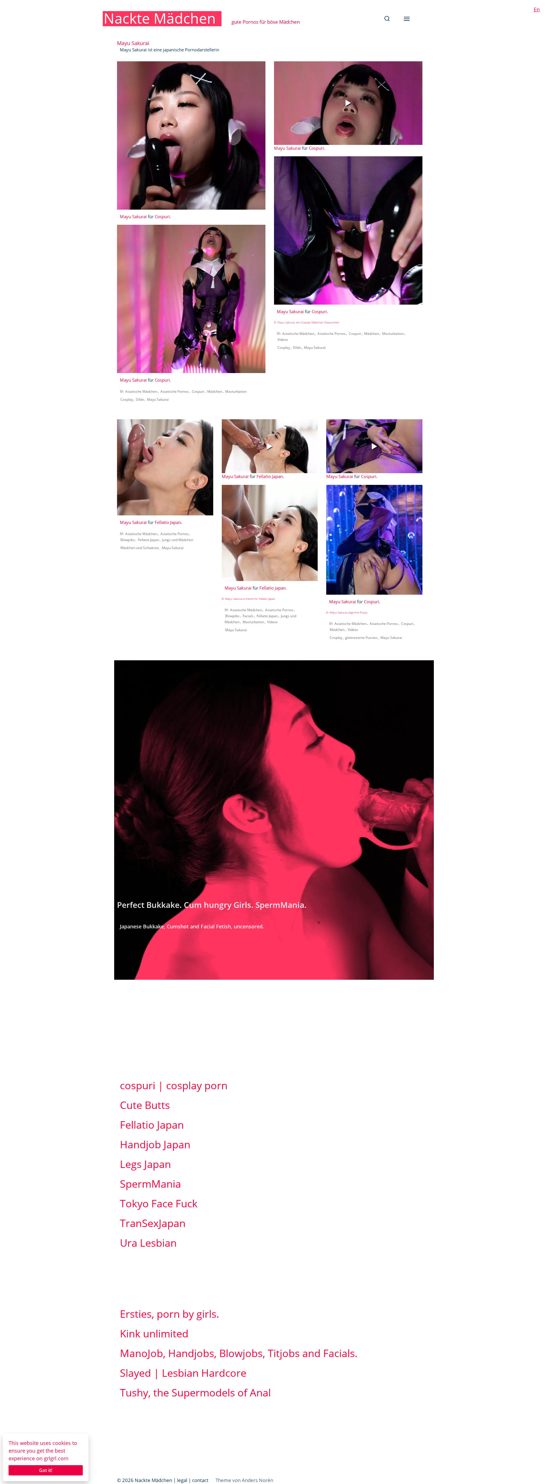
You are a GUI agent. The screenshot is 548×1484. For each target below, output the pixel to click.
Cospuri (162, 216)
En (537, 9)
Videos (282, 339)
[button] (387, 18)
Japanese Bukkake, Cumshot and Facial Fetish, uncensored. (192, 926)
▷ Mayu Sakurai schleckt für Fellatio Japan (248, 599)
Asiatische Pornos (174, 391)
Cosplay (126, 399)
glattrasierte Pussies (361, 637)
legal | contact (192, 1480)
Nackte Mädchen (160, 18)
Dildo (140, 399)
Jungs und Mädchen (177, 539)
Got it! (45, 1470)
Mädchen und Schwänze (139, 547)
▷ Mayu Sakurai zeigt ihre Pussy (347, 612)
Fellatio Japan (168, 522)
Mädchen (214, 391)
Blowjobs (127, 539)
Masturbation (236, 391)
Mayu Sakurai (133, 216)
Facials (248, 616)
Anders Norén (257, 1480)
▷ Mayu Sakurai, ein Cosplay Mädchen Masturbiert (306, 322)
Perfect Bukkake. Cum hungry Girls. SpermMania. (212, 904)
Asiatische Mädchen (141, 391)
